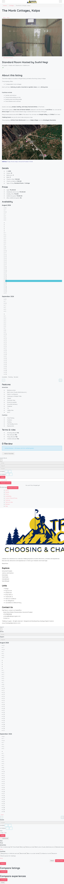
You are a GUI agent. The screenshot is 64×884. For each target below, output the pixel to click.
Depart (2, 637)
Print (8, 17)
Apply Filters (59, 860)
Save (4, 17)
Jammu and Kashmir (8, 573)
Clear (2, 814)
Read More (5, 563)
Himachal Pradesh (7, 571)
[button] (2, 849)
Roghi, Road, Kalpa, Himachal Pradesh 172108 (20, 161)
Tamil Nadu (5, 577)
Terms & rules (9, 502)
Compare (3, 871)
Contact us (6, 618)
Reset (52, 860)
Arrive (2, 631)
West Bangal (5, 581)
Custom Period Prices (11, 498)
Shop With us (9, 594)
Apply (2, 477)
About (7, 490)
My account (8, 590)
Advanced (5, 838)
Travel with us (9, 596)
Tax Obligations (9, 600)
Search (3, 863)
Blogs (6, 588)
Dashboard (8, 592)
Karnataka (5, 575)
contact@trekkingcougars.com (11, 616)
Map (6, 506)
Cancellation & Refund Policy (13, 602)
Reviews (7, 504)
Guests (2, 820)
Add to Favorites (9, 453)
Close (2, 882)
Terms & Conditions (10, 598)
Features (7, 500)
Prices (7, 494)
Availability (8, 496)
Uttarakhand (5, 579)
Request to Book (5, 483)
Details (7, 492)
